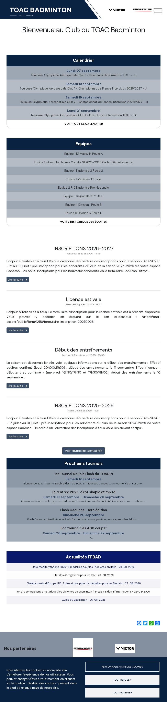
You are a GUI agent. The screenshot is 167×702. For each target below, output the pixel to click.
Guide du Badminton (83, 599)
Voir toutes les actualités (83, 451)
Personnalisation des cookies (122, 666)
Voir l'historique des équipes (83, 221)
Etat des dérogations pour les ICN (84, 575)
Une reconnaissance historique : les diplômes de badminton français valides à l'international (83, 591)
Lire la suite (18, 279)
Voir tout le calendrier (83, 124)
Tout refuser (122, 679)
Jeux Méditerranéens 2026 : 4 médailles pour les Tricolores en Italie (83, 567)
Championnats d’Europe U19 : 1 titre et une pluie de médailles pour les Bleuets (83, 583)
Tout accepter (122, 692)
